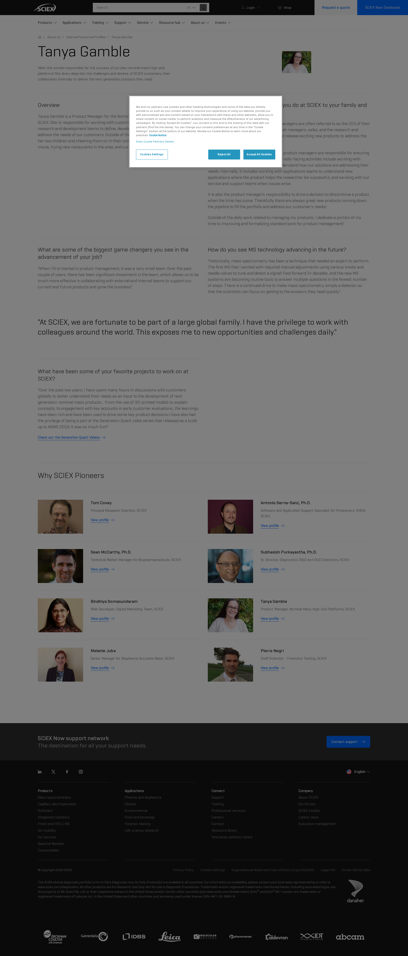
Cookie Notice (157, 135)
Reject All (224, 154)
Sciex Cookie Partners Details (155, 141)
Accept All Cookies (259, 154)
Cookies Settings (151, 154)
